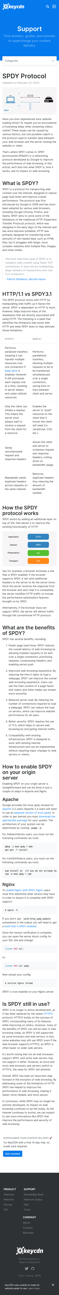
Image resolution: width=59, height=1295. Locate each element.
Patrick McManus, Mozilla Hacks (26, 279)
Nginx (39, 890)
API (6, 1209)
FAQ (26, 1204)
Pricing (8, 1204)
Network (9, 1199)
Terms (21, 1275)
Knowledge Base (33, 1194)
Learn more (33, 1288)
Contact (28, 1227)
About (26, 1222)
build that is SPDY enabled (20, 926)
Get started (12, 1153)
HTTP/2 (48, 1013)
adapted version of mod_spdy (32, 812)
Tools (27, 1209)
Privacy (30, 1275)
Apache (6, 808)
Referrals (28, 1232)
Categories (11, 60)
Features (9, 1194)
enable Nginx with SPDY (20, 890)
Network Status (33, 1199)
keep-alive (11, 370)
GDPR (38, 1275)
